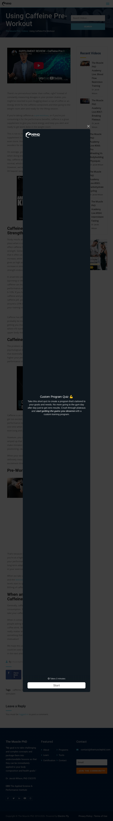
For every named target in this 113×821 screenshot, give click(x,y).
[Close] (88, 126)
